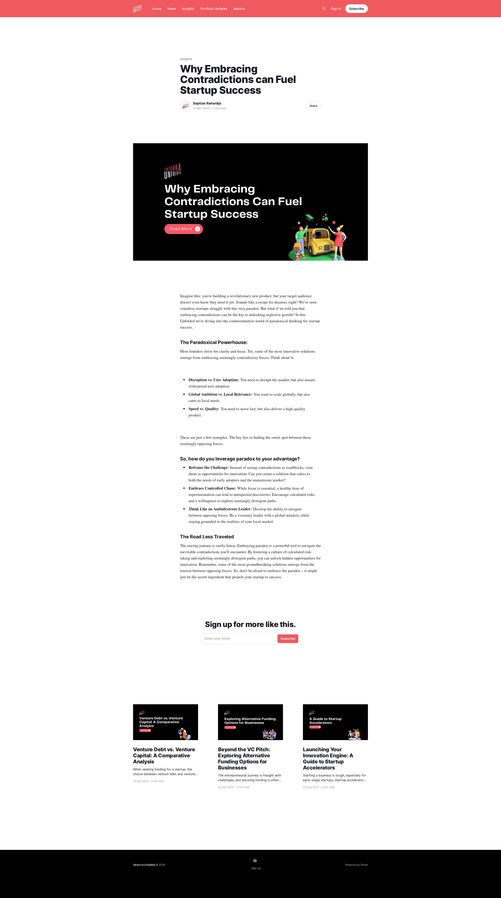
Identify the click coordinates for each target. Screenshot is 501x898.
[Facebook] (255, 860)
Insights (188, 9)
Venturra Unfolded (144, 864)
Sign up (256, 868)
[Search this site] (324, 8)
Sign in (336, 9)
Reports (239, 9)
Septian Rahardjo (207, 103)
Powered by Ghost (356, 864)
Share (313, 105)
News (172, 9)
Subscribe (356, 9)
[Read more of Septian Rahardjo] (185, 105)
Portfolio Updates (214, 9)
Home (156, 9)
